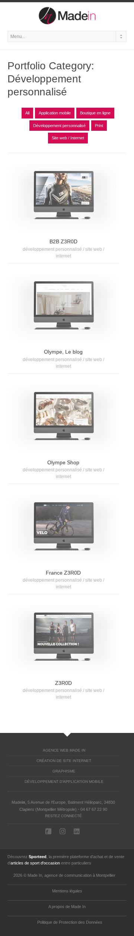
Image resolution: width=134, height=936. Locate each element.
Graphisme (63, 771)
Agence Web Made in (64, 750)
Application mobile (55, 113)
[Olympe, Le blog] (63, 306)
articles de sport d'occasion (35, 863)
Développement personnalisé (59, 125)
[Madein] (67, 14)
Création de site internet (63, 761)
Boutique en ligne (95, 113)
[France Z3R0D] (63, 527)
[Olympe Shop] (63, 417)
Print (99, 125)
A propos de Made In (67, 906)
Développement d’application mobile (64, 782)
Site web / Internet (68, 138)
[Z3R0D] (63, 637)
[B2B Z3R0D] (63, 196)
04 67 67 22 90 (93, 809)
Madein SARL (49, 831)
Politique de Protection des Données (69, 922)
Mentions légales (67, 891)
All (27, 113)
